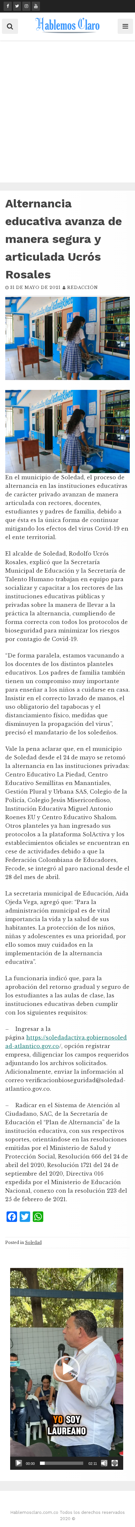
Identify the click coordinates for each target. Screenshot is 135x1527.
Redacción (82, 287)
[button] (67, 1369)
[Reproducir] (18, 1463)
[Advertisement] (67, 111)
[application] (66, 1368)
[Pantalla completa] (114, 1463)
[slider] (61, 1463)
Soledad (33, 1242)
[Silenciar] (104, 1463)
